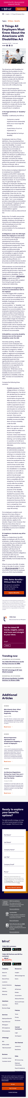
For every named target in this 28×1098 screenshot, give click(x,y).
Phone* (6, 872)
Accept (13, 1084)
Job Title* (7, 857)
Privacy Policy (9, 881)
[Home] (3, 14)
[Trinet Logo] (8, 9)
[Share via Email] (12, 45)
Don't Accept (12, 1088)
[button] (14, 887)
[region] (13, 1084)
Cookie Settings (13, 1092)
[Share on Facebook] (7, 45)
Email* (6, 641)
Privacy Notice (5, 1080)
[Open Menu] (2, 9)
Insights (7, 14)
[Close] (24, 1073)
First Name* (7, 835)
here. (18, 882)
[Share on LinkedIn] (9, 45)
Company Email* (9, 864)
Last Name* (7, 842)
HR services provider (11, 568)
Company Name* (9, 850)
